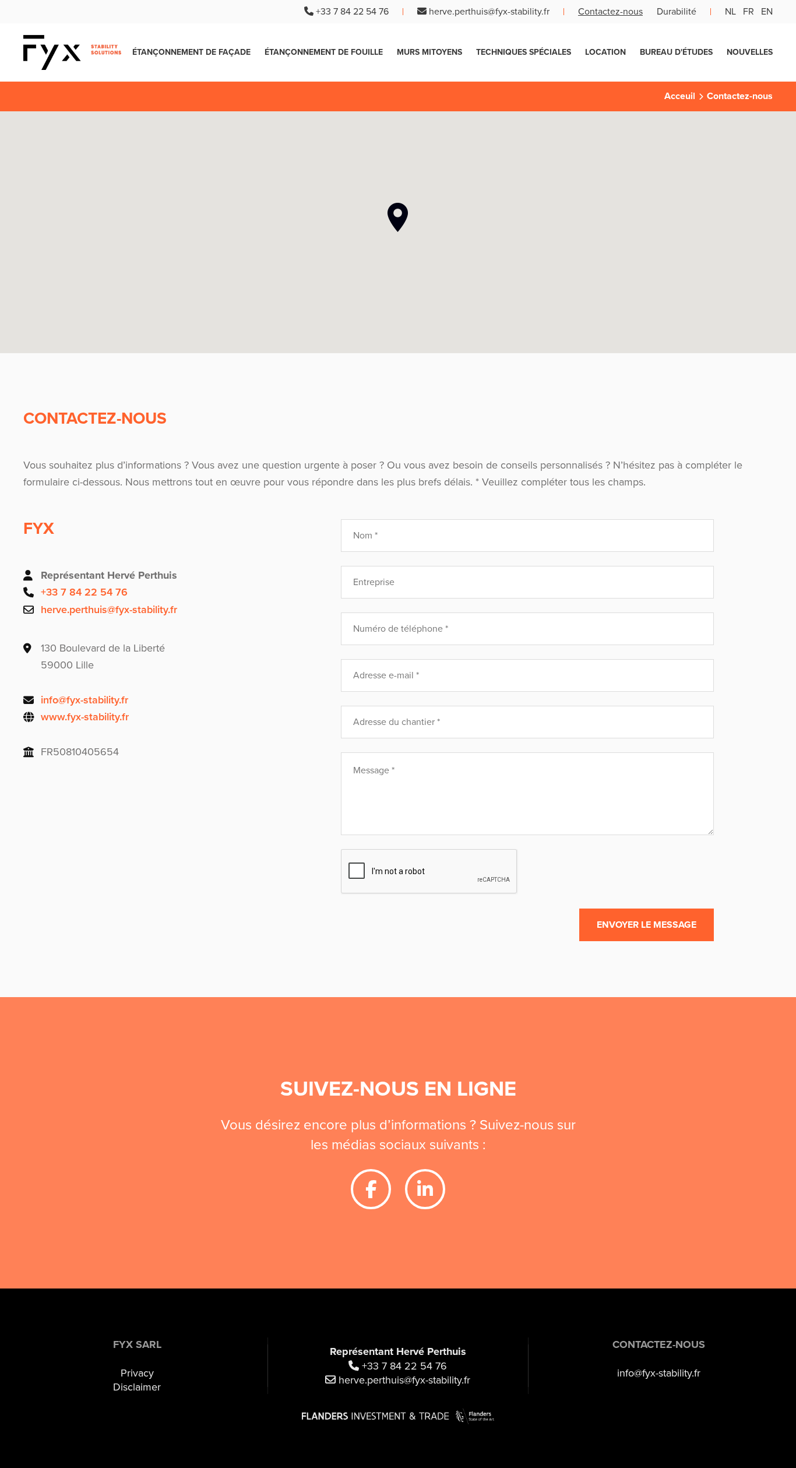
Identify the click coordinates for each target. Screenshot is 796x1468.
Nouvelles (750, 52)
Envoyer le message (646, 925)
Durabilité (676, 11)
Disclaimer (137, 1387)
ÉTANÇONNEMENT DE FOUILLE (324, 52)
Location (605, 52)
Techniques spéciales (523, 52)
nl (730, 11)
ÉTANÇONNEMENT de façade (191, 52)
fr (748, 11)
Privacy (137, 1373)
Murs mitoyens (429, 52)
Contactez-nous (610, 11)
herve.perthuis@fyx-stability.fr (489, 11)
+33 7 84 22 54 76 (352, 11)
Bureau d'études (676, 52)
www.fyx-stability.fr (85, 716)
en (767, 11)
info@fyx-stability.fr (84, 699)
